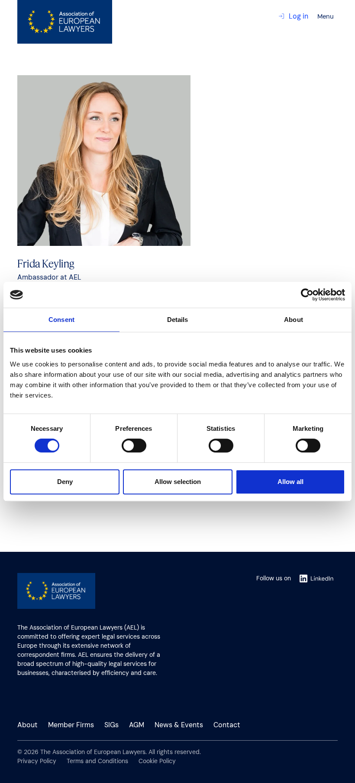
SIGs (111, 724)
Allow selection (178, 481)
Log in (298, 16)
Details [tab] (177, 319)
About (27, 724)
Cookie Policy (157, 761)
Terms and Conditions (97, 761)
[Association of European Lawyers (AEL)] (64, 22)
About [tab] (293, 319)
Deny (65, 481)
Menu (325, 16)
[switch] (134, 446)
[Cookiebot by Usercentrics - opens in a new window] (307, 294)
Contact (226, 724)
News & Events (179, 724)
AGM (136, 724)
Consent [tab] (61, 319)
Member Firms (71, 724)
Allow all (290, 481)
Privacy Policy (36, 761)
